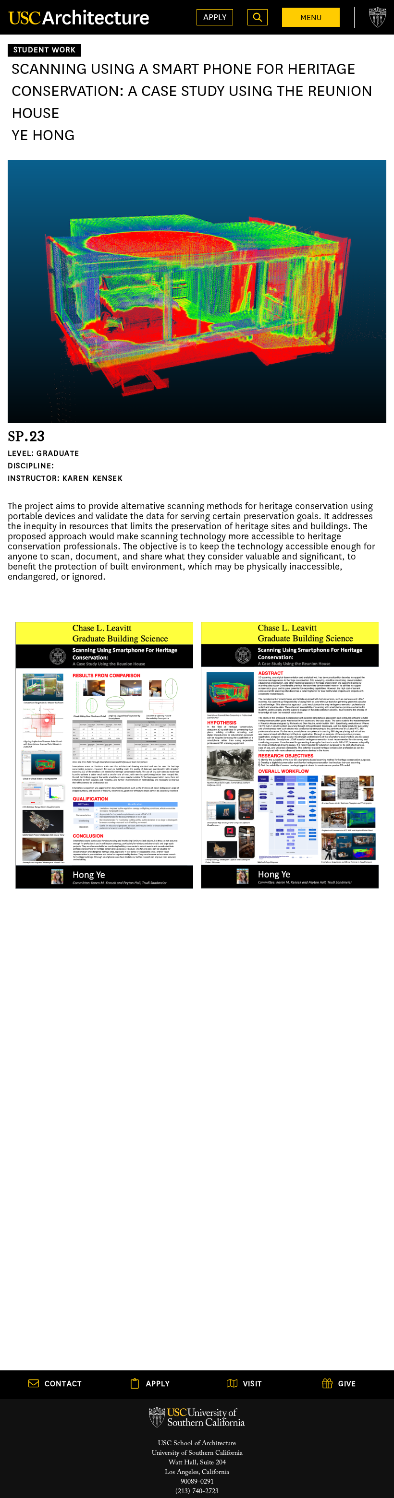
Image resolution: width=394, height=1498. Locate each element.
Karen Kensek (92, 479)
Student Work (44, 51)
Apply (214, 17)
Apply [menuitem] (158, 1384)
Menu (310, 17)
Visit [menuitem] (252, 1384)
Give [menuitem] (347, 1384)
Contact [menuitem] (63, 1384)
